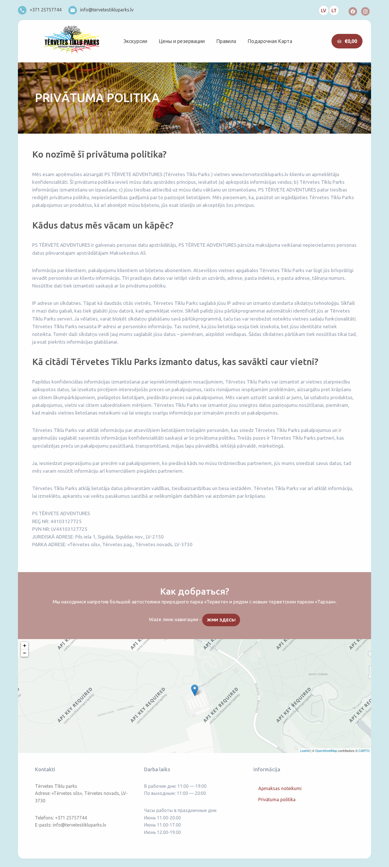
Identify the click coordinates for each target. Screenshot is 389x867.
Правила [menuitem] (226, 41)
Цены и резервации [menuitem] (182, 41)
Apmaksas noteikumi (280, 788)
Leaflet (305, 750)
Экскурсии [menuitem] (135, 41)
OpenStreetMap (326, 750)
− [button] (24, 653)
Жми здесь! (221, 619)
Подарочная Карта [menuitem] (269, 41)
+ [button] (24, 645)
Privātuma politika (277, 799)
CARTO (364, 750)
